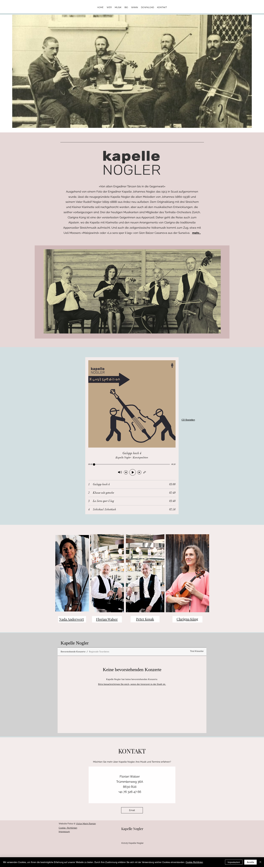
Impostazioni (234, 862)
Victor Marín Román (86, 823)
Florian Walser (107, 619)
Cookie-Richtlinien (194, 862)
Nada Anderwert (71, 619)
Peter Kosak (145, 619)
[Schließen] (260, 862)
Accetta (250, 862)
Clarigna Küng (187, 619)
